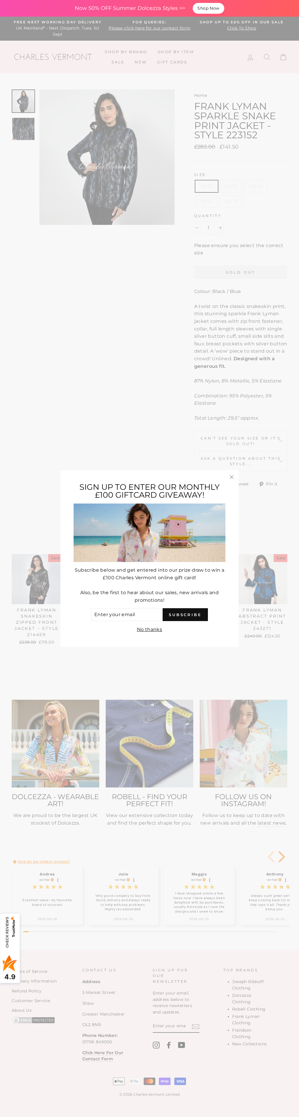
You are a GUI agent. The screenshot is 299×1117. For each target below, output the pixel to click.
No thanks (149, 629)
